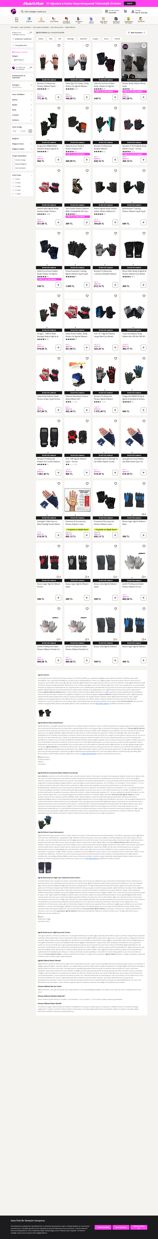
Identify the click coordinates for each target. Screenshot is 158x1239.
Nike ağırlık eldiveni (102, 704)
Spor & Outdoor (25, 27)
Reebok (117, 39)
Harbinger (70, 39)
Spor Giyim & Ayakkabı (41, 27)
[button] (75, 77)
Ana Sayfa (14, 27)
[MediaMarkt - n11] (79, 3)
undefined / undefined (23, 39)
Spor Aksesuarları (57, 27)
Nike (51, 39)
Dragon (95, 39)
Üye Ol (137, 12)
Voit (59, 39)
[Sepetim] (125, 11)
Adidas (40, 39)
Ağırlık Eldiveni (70, 27)
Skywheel (83, 39)
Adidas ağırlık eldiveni (89, 754)
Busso (106, 39)
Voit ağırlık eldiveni (92, 858)
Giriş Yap (144, 12)
